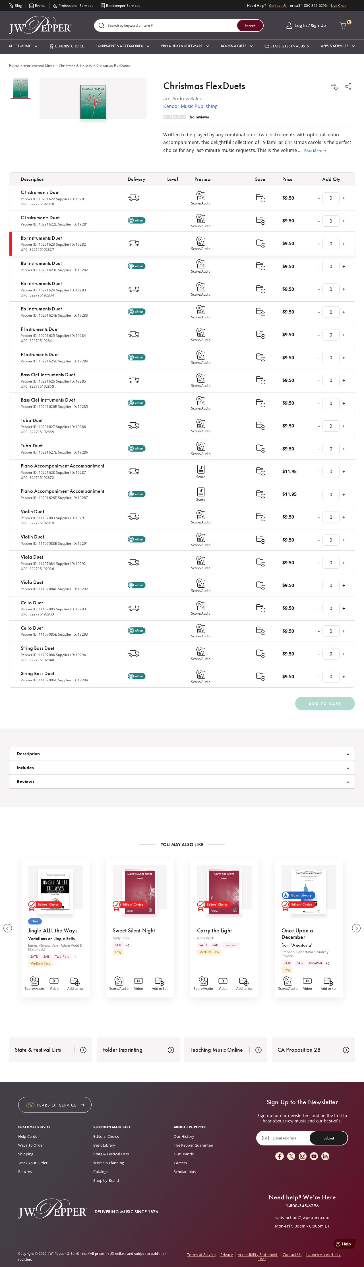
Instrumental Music (39, 65)
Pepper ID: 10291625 (38, 335)
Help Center (28, 1136)
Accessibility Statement (258, 1254)
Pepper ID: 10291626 (38, 381)
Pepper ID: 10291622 (38, 199)
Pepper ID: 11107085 (38, 609)
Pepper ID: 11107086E (39, 680)
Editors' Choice (106, 1136)
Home (14, 65)
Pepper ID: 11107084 (38, 563)
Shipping (25, 1154)
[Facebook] (279, 1156)
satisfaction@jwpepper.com (302, 1217)
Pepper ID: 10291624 (38, 290)
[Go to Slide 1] (20, 88)
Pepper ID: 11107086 (38, 654)
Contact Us (278, 5)
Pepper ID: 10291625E (39, 361)
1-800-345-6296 (302, 1205)
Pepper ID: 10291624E (39, 315)
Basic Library (104, 1145)
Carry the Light (214, 930)
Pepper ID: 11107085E (39, 634)
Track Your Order (33, 1162)
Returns (25, 1171)
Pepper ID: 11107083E (39, 543)
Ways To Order (31, 1145)
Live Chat (338, 5)
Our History (184, 1136)
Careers (180, 1162)
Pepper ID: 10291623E (39, 270)
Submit (328, 1138)
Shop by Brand (106, 1180)
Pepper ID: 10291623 (38, 244)
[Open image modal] (93, 104)
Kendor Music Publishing (190, 106)
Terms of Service (201, 1254)
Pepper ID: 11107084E (39, 588)
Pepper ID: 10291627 (38, 426)
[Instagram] (303, 1156)
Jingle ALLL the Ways (52, 930)
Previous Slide (7, 928)
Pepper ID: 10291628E (39, 497)
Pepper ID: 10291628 (38, 472)
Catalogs (100, 1171)
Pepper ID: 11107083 (38, 517)
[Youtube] (314, 1156)
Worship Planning (108, 1162)
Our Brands (184, 1154)
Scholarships (185, 1171)
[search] (101, 26)
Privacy (226, 1254)
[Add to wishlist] (334, 87)
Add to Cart (325, 703)
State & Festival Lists (111, 1154)
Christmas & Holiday (75, 65)
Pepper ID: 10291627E (39, 452)
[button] (23, 46)
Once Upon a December (297, 934)
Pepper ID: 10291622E (39, 224)
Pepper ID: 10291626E (39, 406)
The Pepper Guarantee (193, 1145)
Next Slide (356, 928)
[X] (291, 1156)
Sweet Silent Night (134, 930)
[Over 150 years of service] (55, 1105)
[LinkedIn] (325, 1156)
